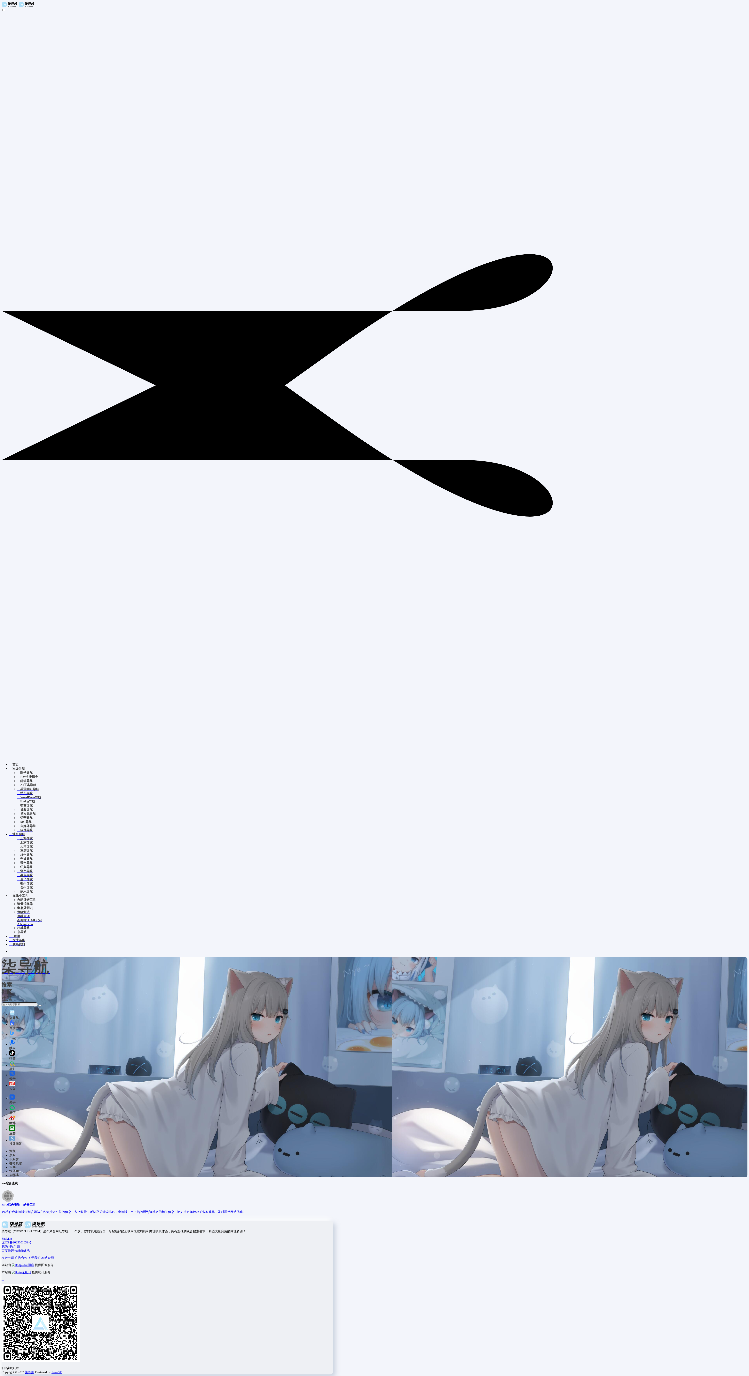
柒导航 (29, 1372)
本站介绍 (47, 1257)
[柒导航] (18, 6)
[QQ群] (3, 1279)
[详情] (3, 1219)
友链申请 (8, 1257)
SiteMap (7, 1238)
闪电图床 (28, 1265)
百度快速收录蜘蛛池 (16, 1250)
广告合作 (21, 1257)
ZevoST (56, 1372)
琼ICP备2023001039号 (16, 1242)
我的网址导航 (11, 1246)
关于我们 (34, 1257)
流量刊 (26, 1272)
